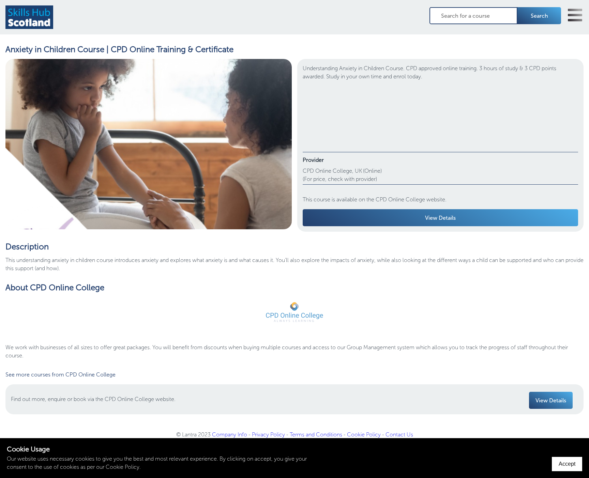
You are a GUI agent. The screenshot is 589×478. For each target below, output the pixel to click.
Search (539, 16)
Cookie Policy (364, 434)
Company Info (229, 434)
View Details (440, 218)
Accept (567, 464)
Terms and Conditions (316, 434)
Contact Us (399, 434)
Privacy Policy (268, 434)
